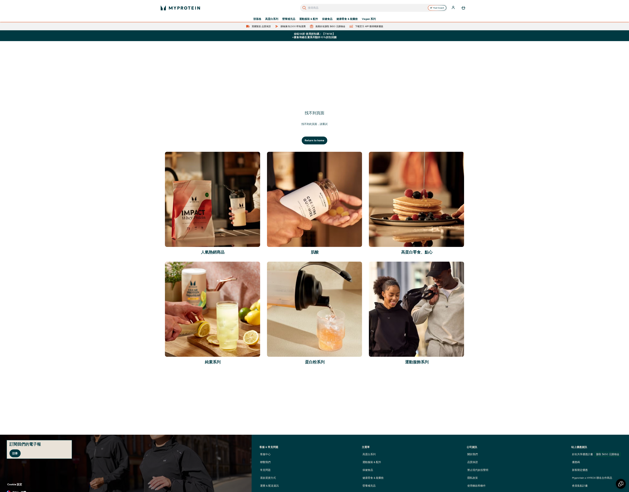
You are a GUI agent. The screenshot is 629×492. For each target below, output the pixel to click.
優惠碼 (576, 462)
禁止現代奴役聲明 (477, 470)
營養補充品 (288, 19)
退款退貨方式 (268, 477)
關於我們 (472, 454)
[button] (621, 484)
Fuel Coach (438, 8)
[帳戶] (453, 8)
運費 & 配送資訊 (269, 485)
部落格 (257, 19)
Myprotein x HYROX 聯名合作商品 (592, 477)
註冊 (15, 453)
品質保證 (472, 462)
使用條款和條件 (476, 485)
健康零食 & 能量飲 (347, 19)
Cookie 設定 (14, 484)
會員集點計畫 (580, 485)
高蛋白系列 (271, 19)
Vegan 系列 (369, 19)
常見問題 (265, 470)
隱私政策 (472, 477)
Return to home (314, 140)
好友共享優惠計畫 (595, 454)
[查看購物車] (463, 8)
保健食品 (327, 19)
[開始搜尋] (304, 8)
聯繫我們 (265, 462)
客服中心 (265, 454)
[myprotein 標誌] (180, 8)
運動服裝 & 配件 (308, 19)
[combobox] (373, 8)
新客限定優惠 (580, 470)
